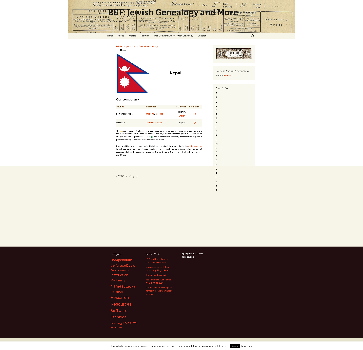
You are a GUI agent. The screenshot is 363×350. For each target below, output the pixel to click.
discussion (228, 75)
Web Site (150, 114)
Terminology (116, 323)
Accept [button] (235, 346)
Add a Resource (195, 146)
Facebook (159, 114)
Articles (132, 35)
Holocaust (124, 271)
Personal (117, 292)
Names (117, 286)
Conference (118, 265)
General (115, 270)
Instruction (119, 275)
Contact (202, 35)
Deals (130, 265)
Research (120, 297)
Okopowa (129, 286)
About (121, 35)
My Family (118, 280)
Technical (119, 317)
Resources (121, 304)
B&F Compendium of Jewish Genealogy (173, 35)
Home (110, 35)
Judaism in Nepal (154, 122)
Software (119, 310)
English (182, 116)
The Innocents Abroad (156, 275)
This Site (130, 323)
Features (145, 35)
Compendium (121, 260)
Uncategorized (116, 327)
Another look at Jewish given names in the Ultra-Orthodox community (159, 290)
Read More (246, 346)
